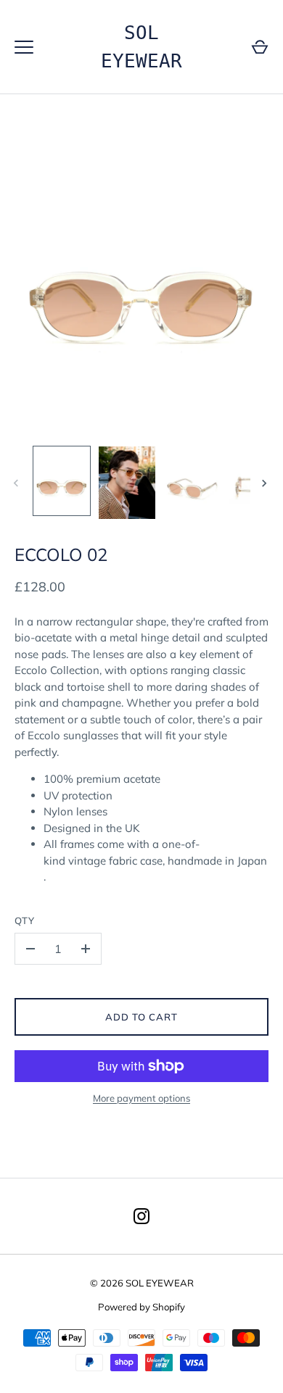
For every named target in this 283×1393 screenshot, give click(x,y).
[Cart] (260, 47)
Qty (25, 920)
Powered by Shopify (141, 1307)
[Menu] (24, 47)
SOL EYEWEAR (141, 47)
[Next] (266, 483)
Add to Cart (142, 1017)
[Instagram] (141, 1216)
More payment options (141, 1098)
